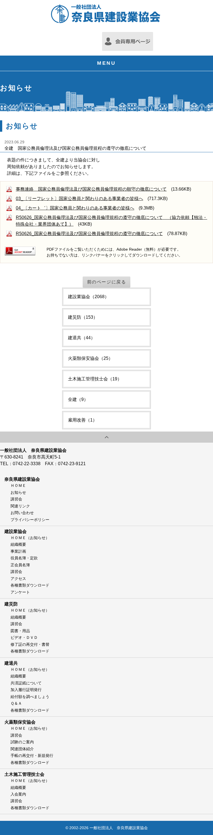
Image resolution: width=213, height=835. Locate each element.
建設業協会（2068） (88, 296)
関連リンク (20, 506)
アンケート (20, 592)
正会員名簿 (20, 565)
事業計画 (18, 551)
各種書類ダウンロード (30, 585)
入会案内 (18, 794)
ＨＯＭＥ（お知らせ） (30, 537)
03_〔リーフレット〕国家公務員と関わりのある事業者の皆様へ (79, 198)
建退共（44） (81, 337)
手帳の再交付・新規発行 (32, 755)
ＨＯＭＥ (18, 485)
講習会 (16, 499)
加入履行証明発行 (26, 689)
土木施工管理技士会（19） (95, 379)
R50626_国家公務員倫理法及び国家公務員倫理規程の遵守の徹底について (89, 233)
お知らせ (18, 492)
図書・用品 (20, 631)
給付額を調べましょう (30, 696)
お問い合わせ (22, 512)
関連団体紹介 (22, 749)
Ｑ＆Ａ (16, 703)
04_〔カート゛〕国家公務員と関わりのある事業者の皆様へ (75, 208)
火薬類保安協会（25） (90, 358)
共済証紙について (26, 683)
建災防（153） (83, 317)
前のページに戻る (106, 282)
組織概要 (18, 544)
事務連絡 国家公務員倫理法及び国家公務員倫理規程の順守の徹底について (91, 189)
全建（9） (78, 399)
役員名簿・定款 (24, 558)
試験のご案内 (22, 742)
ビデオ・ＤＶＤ (24, 637)
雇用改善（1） (82, 420)
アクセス (18, 578)
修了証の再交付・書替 (30, 644)
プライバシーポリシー (30, 519)
